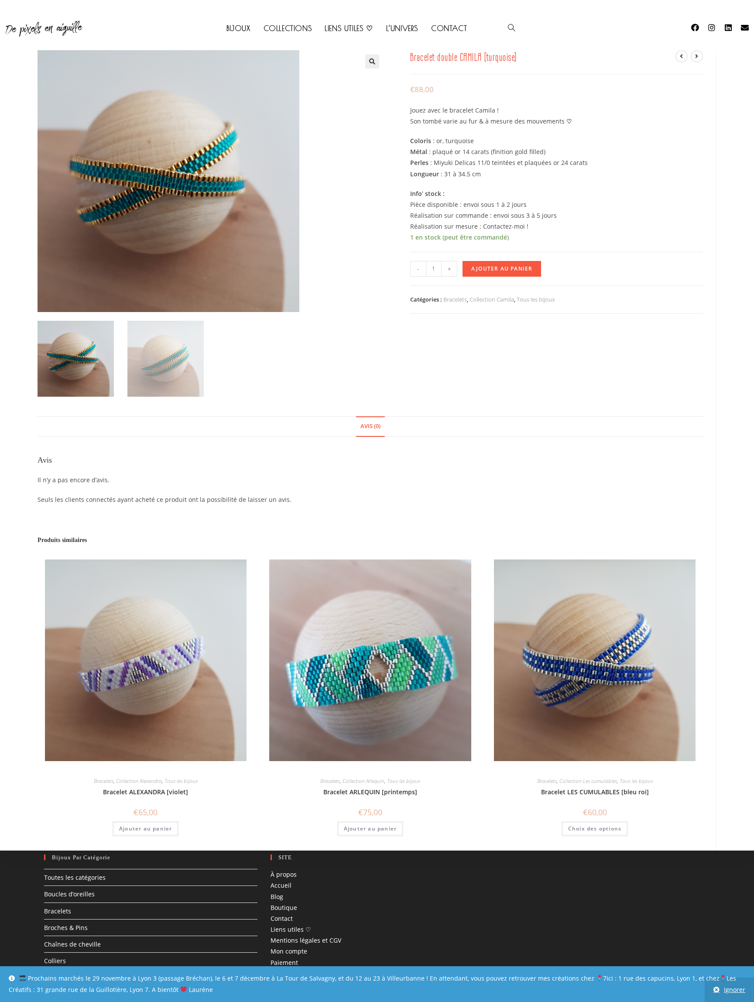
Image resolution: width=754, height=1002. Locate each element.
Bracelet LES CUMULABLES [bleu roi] (595, 792)
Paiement (284, 962)
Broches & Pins (66, 927)
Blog (277, 896)
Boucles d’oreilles (69, 894)
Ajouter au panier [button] (145, 828)
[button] (372, 62)
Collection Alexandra (139, 781)
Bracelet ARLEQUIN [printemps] (370, 792)
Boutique (284, 907)
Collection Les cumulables (588, 781)
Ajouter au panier (501, 268)
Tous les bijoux (536, 299)
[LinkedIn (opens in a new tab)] (732, 27)
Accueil (281, 886)
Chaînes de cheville (72, 944)
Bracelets (455, 299)
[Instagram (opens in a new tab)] (716, 27)
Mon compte (289, 951)
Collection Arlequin (363, 781)
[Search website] (511, 28)
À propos (284, 874)
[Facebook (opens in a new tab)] (699, 27)
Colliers (55, 961)
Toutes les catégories (75, 877)
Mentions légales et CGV (306, 940)
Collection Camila (492, 299)
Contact (282, 918)
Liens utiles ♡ (291, 929)
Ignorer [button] (734, 989)
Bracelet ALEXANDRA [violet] (145, 792)
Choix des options (594, 828)
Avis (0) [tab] (370, 426)
